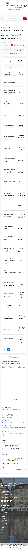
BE (12, 45)
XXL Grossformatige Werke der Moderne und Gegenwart (10, 136)
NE (15, 48)
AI (6, 45)
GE (23, 45)
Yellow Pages (4, 523)
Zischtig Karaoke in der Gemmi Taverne (9, 158)
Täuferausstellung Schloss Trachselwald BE (10, 271)
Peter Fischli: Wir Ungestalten (8, 147)
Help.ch (20, 544)
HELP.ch (3, 518)
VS (23, 50)
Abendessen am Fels (9, 328)
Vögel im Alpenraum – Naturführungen (9, 282)
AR (9, 45)
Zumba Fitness (7, 114)
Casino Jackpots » (21, 469)
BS (17, 45)
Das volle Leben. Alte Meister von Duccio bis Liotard (9, 181)
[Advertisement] (14, 385)
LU (12, 48)
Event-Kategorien (5, 512)
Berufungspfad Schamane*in (7, 73)
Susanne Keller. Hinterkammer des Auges (8, 226)
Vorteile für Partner (6, 509)
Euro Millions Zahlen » (20, 458)
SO (6, 50)
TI (14, 50)
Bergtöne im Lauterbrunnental (8, 102)
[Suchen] (25, 18)
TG (12, 50)
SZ (9, 50)
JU (9, 48)
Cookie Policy (14, 547)
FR (20, 45)
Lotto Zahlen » (22, 444)
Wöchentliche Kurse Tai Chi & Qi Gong (9, 170)
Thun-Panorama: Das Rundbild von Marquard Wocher (9, 238)
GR (6, 48)
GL (3, 48)
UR (17, 50)
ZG (3, 53)
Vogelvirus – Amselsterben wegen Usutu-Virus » (14, 422)
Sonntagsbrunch (8, 305)
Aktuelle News (4, 520)
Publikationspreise (5, 510)
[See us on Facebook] (5, 367)
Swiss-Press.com (5, 521)
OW (21, 48)
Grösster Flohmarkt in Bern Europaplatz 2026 (9, 91)
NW (18, 48)
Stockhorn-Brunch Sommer (8, 294)
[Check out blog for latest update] (5, 369)
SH (3, 50)
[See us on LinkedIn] (22, 367)
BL (14, 45)
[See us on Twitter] (14, 367)
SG (24, 48)
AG (3, 45)
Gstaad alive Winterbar (9, 82)
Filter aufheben (13, 53)
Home (3, 27)
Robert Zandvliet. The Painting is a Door (9, 249)
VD (20, 50)
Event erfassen (4, 507)
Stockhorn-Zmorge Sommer (8, 339)
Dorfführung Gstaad (9, 125)
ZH (6, 53)
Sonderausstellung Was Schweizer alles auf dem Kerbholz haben (10, 260)
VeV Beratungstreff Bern (10, 204)
